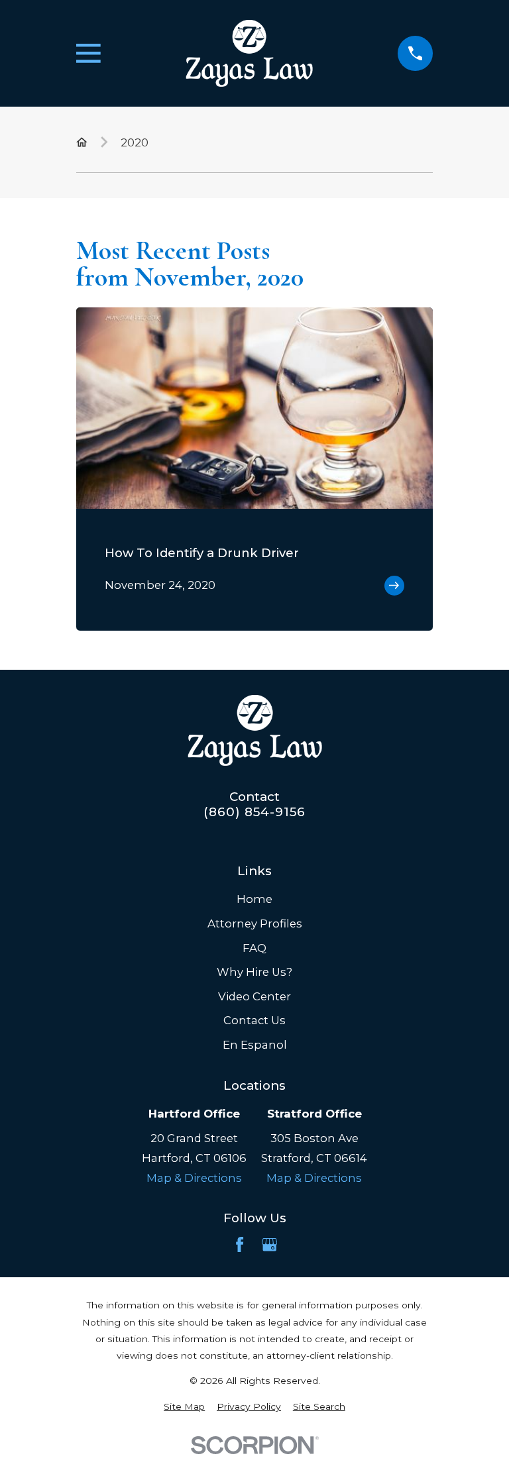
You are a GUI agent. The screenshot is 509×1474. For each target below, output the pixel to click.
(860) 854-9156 (254, 812)
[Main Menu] (88, 53)
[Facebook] (239, 1244)
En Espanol (255, 1044)
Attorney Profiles (254, 923)
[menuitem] (184, 1406)
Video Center (254, 996)
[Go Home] (81, 142)
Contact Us (254, 1020)
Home (254, 899)
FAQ (254, 948)
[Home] (249, 53)
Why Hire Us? (254, 971)
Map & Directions (194, 1177)
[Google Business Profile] (269, 1244)
